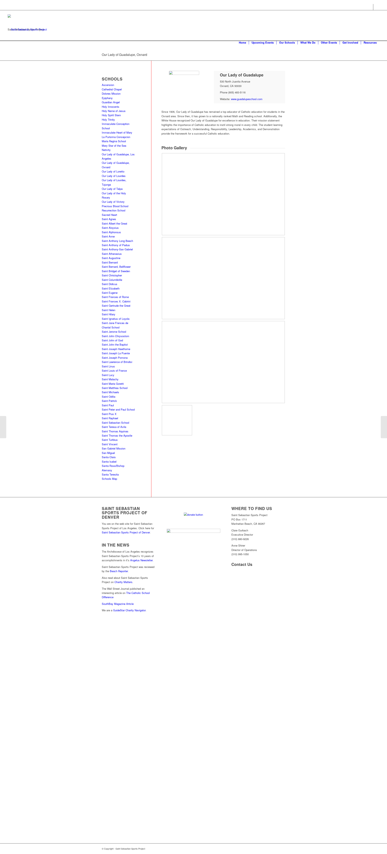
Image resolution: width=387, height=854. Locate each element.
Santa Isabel (109, 461)
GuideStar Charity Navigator (129, 610)
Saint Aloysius (110, 228)
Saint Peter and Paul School (118, 409)
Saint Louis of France (114, 370)
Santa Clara (108, 457)
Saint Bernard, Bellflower (116, 267)
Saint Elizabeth (111, 288)
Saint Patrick (109, 401)
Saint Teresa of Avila (114, 427)
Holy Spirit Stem (111, 115)
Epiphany (107, 98)
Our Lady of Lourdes (114, 176)
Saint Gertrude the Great (116, 305)
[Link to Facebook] (370, 7)
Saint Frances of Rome (115, 297)
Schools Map (109, 479)
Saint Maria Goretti (113, 384)
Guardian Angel (111, 102)
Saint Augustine (111, 258)
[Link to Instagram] (376, 7)
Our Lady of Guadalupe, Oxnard (124, 54)
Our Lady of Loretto (113, 171)
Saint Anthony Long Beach (117, 241)
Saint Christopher (112, 275)
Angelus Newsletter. (141, 560)
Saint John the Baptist (115, 344)
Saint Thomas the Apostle (117, 435)
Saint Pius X (109, 414)
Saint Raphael (110, 418)
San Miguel (109, 453)
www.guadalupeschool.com (246, 99)
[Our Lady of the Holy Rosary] (384, 427)
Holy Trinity (108, 119)
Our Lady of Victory (113, 202)
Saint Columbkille (112, 280)
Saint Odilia (108, 396)
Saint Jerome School (114, 331)
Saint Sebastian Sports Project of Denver (126, 532)
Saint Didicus (109, 284)
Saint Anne (108, 236)
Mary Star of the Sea (114, 145)
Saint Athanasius (112, 254)
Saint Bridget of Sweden (116, 271)
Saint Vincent (110, 444)
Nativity (106, 150)
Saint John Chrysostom (115, 336)
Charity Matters (123, 582)
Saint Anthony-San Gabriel (117, 249)
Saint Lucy (108, 375)
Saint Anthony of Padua (116, 245)
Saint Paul (108, 405)
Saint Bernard (110, 262)
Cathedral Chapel (112, 89)
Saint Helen (108, 310)
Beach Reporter (119, 571)
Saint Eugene (110, 293)
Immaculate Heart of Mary (117, 132)
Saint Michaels (110, 392)
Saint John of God (112, 340)
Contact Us (241, 564)
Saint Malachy (110, 379)
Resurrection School (113, 210)
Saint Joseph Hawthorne (116, 349)
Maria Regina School (114, 141)
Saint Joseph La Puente (116, 353)
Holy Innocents (110, 107)
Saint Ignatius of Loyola (115, 319)
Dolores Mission (111, 93)
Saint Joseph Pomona (115, 358)
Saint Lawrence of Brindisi (117, 362)
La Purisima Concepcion (116, 137)
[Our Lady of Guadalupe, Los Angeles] (3, 427)
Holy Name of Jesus (114, 111)
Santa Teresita (110, 474)
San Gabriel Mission (113, 448)
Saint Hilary (108, 314)
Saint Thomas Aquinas (115, 431)
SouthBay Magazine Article (118, 604)
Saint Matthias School (115, 388)
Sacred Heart (109, 215)
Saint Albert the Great (114, 223)
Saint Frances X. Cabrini (116, 301)
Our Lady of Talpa (112, 189)
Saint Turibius (110, 440)
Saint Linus (108, 366)
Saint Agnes (109, 219)
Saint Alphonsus (111, 232)
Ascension (108, 85)
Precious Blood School (115, 206)
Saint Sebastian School (115, 422)
